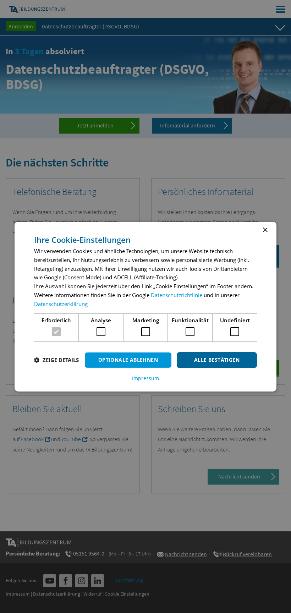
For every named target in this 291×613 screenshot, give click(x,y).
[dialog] (145, 306)
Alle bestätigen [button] (217, 359)
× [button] (265, 229)
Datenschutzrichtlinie (176, 295)
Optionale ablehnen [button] (128, 359)
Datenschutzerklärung (61, 303)
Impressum (145, 378)
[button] (56, 360)
